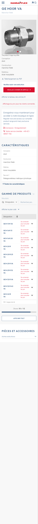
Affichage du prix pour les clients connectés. (19, 104)
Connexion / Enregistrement (15, 128)
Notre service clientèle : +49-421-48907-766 (16, 132)
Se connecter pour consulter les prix (25, 224)
